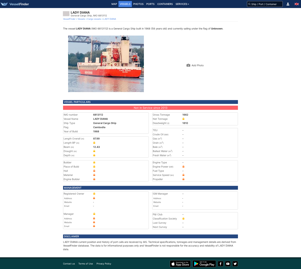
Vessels (125, 3)
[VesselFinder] (14, 4)
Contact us (69, 263)
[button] (288, 4)
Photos (138, 3)
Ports (150, 3)
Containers (165, 3)
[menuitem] (69, 19)
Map (114, 3)
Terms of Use (85, 263)
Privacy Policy (104, 263)
